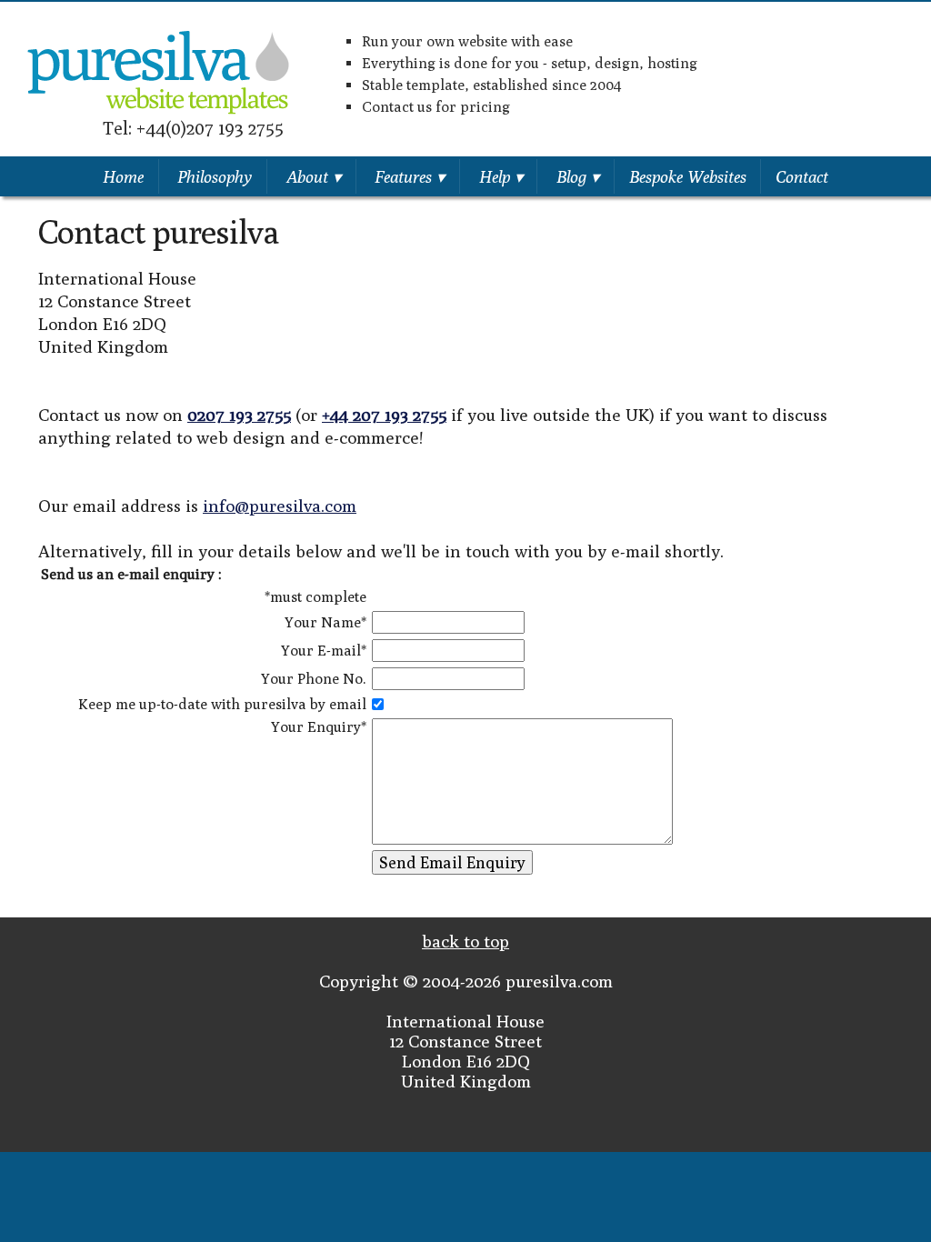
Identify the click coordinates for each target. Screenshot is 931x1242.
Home (123, 176)
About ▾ (313, 176)
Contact (802, 176)
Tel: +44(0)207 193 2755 (193, 127)
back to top (465, 941)
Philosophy (214, 176)
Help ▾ (501, 176)
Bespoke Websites (687, 176)
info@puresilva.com (279, 506)
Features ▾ (410, 176)
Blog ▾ (577, 176)
